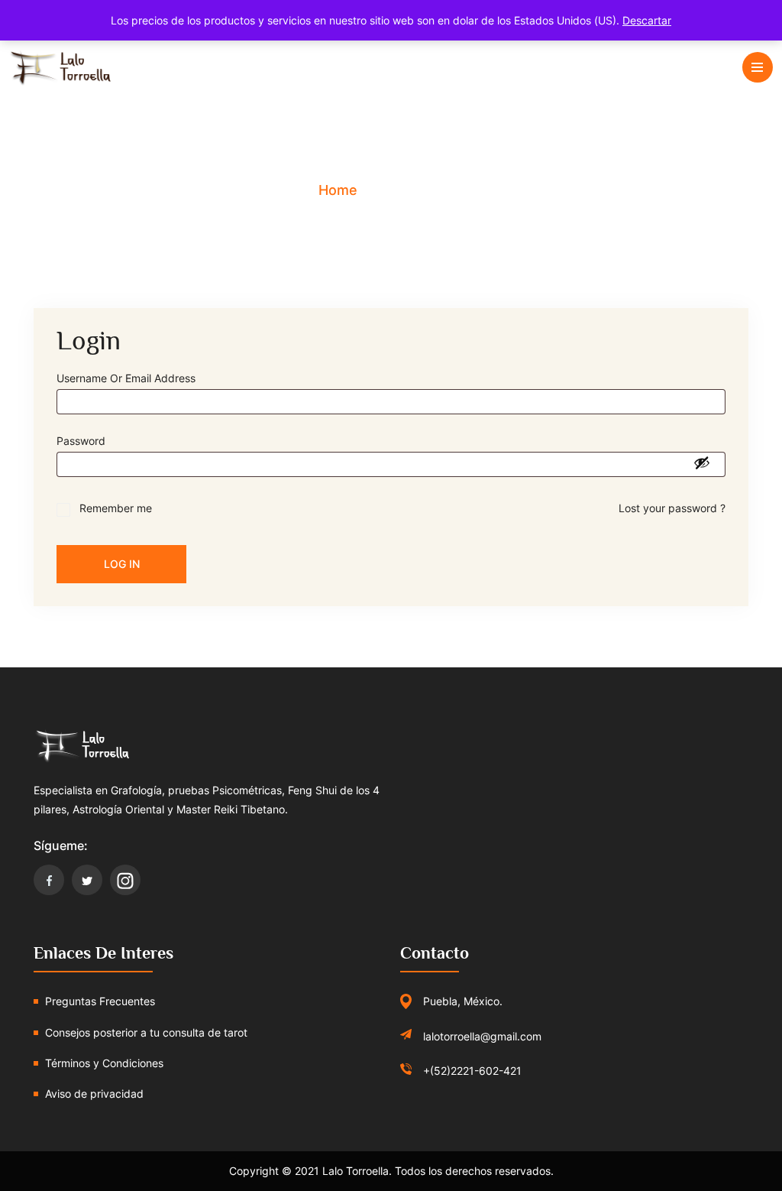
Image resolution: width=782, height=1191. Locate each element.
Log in (122, 563)
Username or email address (131, 378)
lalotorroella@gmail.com (482, 1036)
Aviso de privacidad (94, 1093)
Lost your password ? (672, 507)
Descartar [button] (646, 20)
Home (337, 190)
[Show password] (701, 462)
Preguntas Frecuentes (100, 1001)
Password (86, 440)
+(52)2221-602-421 (472, 1070)
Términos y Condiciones (104, 1062)
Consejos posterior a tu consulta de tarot (146, 1032)
